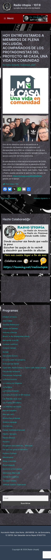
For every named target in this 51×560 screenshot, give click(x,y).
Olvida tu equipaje (10, 422)
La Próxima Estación (11, 391)
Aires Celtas (7, 321)
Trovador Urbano (9, 481)
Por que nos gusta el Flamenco (15, 449)
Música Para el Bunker (11, 418)
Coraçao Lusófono (10, 344)
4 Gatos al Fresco (10, 317)
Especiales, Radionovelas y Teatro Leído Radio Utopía (24, 368)
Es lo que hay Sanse (11, 364)
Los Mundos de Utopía (12, 407)
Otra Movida (7, 426)
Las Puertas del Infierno (12, 403)
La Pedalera (7, 387)
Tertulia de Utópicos (11, 477)
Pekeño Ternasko (10, 434)
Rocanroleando (9, 465)
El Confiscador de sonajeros (14, 360)
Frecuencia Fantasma (11, 371)
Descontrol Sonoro (10, 356)
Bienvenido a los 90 (10, 340)
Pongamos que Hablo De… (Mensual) (17, 446)
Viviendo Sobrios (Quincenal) (14, 484)
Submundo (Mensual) (11, 473)
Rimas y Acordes (9, 461)
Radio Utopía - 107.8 (27, 5)
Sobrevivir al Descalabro (12, 469)
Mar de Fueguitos (10, 410)
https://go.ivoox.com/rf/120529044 (27, 176)
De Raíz (6, 352)
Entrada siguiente (42, 198)
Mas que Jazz (8, 414)
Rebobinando (8, 457)
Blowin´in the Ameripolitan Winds (16, 336)
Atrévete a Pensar (10, 332)
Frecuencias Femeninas (12, 375)
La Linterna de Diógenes (12, 383)
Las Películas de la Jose (12, 399)
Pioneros (6, 442)
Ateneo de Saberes (10, 328)
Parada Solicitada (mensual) (14, 430)
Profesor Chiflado (10, 453)
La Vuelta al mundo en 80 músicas (16, 395)
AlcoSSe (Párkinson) (11, 325)
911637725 (41, 535)
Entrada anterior (8, 198)
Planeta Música (9, 438)
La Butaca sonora (10, 379)
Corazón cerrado (9, 348)
